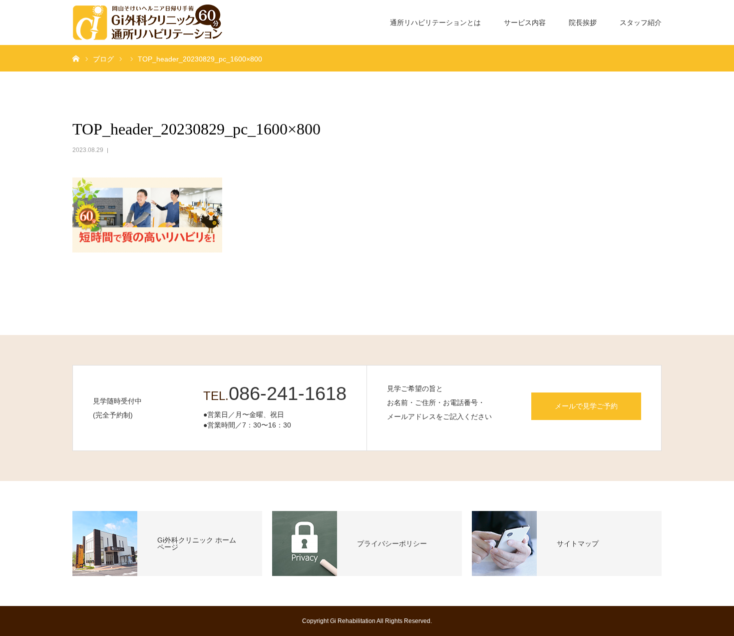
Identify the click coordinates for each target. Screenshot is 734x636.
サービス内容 (525, 22)
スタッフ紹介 (641, 22)
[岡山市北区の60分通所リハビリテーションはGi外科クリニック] (147, 22)
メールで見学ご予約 (586, 406)
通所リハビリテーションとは (435, 22)
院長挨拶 (583, 22)
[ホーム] (75, 58)
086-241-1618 (288, 393)
